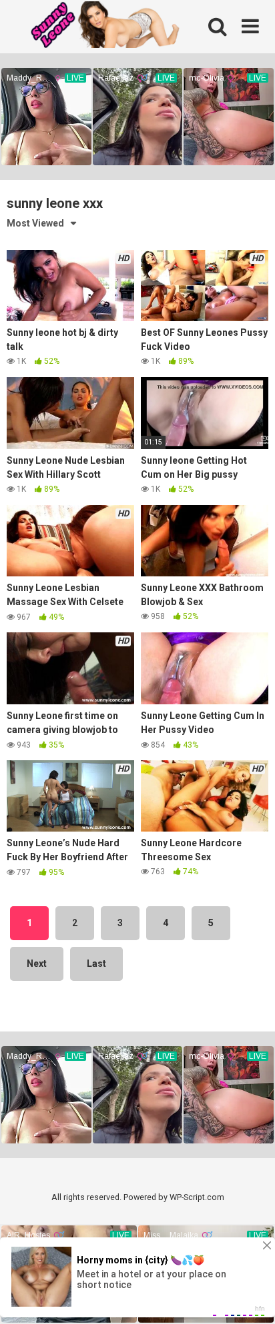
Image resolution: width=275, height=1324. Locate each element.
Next (37, 963)
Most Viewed (35, 223)
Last (96, 963)
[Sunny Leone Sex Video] (123, 26)
